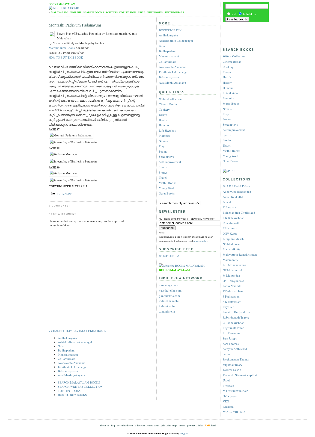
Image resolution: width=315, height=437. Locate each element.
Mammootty (230, 260)
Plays (226, 114)
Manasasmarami (68, 354)
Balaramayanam (68, 371)
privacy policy (200, 241)
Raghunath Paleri (233, 328)
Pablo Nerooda (232, 286)
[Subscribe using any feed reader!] (182, 265)
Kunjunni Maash (233, 239)
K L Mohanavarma (234, 265)
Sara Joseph (230, 338)
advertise (140, 425)
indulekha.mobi (169, 301)
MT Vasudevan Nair (235, 391)
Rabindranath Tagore (236, 317)
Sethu (226, 354)
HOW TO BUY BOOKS (72, 395)
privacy (191, 425)
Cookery (228, 67)
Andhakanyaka (67, 338)
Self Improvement (234, 130)
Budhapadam (66, 350)
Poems (227, 119)
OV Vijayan (230, 396)
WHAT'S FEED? (169, 256)
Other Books (230, 161)
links (200, 425)
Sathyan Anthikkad (235, 349)
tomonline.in (167, 311)
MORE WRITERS (234, 412)
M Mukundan (231, 275)
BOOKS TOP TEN (170, 30)
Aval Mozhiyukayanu (71, 375)
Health (227, 77)
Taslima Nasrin (232, 370)
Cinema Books (232, 61)
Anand (227, 202)
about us (104, 425)
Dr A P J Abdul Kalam (236, 186)
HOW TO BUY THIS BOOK (66, 57)
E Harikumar (230, 228)
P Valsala (228, 386)
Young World (231, 156)
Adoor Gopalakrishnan (237, 191)
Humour (228, 88)
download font (125, 425)
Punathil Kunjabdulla (236, 312)
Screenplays (230, 124)
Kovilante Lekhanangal (72, 367)
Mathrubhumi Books (62, 48)
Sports (227, 135)
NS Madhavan (232, 244)
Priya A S (228, 307)
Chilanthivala (66, 359)
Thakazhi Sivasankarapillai (240, 375)
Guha (61, 346)
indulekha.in (167, 306)
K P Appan (229, 207)
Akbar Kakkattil (233, 197)
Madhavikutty (232, 249)
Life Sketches (231, 93)
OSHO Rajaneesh (233, 281)
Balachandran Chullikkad (239, 212)
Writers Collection (234, 56)
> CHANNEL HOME (61, 331)
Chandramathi (232, 223)
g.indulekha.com (169, 296)
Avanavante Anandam (71, 363)
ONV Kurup (230, 233)
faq (113, 425)
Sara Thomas (231, 344)
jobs (163, 425)
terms (182, 425)
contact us (153, 425)
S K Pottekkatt (232, 302)
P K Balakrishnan (233, 218)
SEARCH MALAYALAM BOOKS (79, 382)
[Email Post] (52, 194)
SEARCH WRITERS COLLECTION (80, 386)
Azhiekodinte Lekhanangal (75, 342)
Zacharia (228, 407)
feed (210, 425)
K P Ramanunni (232, 333)
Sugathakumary (232, 365)
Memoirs (228, 98)
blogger (184, 433)
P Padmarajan (231, 296)
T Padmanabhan (233, 291)
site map (172, 425)
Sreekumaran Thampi (236, 359)
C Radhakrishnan (233, 323)
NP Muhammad (232, 270)
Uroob (227, 380)
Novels (227, 109)
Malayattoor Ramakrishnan (240, 254)
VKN (226, 401)
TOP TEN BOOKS (69, 391)
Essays (227, 72)
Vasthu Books (231, 151)
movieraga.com (168, 285)
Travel (227, 145)
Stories (227, 140)
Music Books (231, 103)
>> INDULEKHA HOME (90, 331)
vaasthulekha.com (170, 290)
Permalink (65, 194)
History (227, 82)
